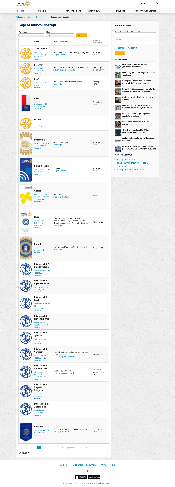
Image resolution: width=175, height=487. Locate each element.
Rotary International (126, 159)
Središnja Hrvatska (61, 197)
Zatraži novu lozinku (127, 47)
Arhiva (103, 464)
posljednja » (84, 447)
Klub (48, 32)
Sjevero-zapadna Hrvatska (64, 70)
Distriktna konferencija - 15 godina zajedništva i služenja (136, 114)
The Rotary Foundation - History (132, 162)
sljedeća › (71, 447)
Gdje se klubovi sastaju (60, 17)
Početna (20, 10)
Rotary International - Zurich (130, 169)
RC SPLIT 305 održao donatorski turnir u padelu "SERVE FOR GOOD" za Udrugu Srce (139, 147)
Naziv (36, 41)
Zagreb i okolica (60, 54)
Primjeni (81, 35)
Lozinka (119, 39)
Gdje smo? (65, 464)
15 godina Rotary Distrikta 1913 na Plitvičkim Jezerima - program (135, 131)
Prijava (143, 3)
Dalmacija (57, 84)
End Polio (121, 166)
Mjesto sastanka (60, 41)
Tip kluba (22, 32)
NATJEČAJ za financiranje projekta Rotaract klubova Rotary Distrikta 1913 (137, 106)
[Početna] (29, 4)
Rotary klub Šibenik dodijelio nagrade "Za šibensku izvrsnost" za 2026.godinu (138, 90)
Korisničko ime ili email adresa (128, 31)
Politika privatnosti (105, 483)
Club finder (78, 464)
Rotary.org (91, 464)
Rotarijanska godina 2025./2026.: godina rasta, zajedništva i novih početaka (137, 81)
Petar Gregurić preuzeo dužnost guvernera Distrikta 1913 (135, 65)
